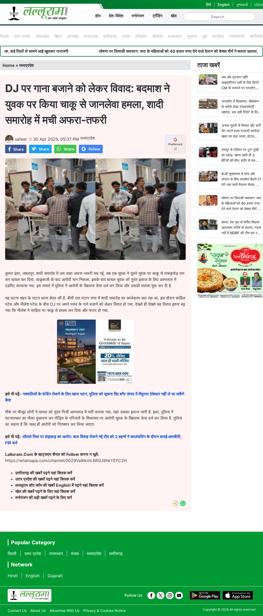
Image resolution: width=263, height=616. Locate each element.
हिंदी (208, 4)
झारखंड (73, 36)
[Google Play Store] (205, 595)
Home (9, 65)
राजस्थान (175, 36)
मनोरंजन (138, 15)
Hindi (13, 575)
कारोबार (218, 36)
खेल (174, 15)
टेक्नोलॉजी (237, 36)
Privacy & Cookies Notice (104, 610)
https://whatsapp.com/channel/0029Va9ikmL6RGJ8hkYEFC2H (66, 460)
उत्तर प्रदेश (22, 36)
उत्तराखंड (42, 36)
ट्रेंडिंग (157, 15)
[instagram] (170, 595)
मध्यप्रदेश (91, 36)
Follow (94, 149)
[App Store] (237, 595)
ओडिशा (157, 36)
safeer (21, 139)
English (224, 4)
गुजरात (192, 36)
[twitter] (160, 595)
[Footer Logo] (29, 595)
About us (38, 610)
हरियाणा (141, 36)
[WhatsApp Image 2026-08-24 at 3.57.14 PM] (95, 382)
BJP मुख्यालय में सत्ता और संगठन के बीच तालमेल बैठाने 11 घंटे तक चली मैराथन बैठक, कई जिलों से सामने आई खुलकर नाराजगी (241, 184)
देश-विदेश (116, 15)
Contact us (17, 610)
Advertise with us (64, 610)
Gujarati (55, 575)
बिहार (58, 36)
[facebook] (151, 595)
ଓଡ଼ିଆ (258, 4)
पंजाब (126, 36)
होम (97, 15)
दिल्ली (4, 36)
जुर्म (204, 36)
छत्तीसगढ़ (110, 36)
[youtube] (179, 595)
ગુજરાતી (242, 4)
